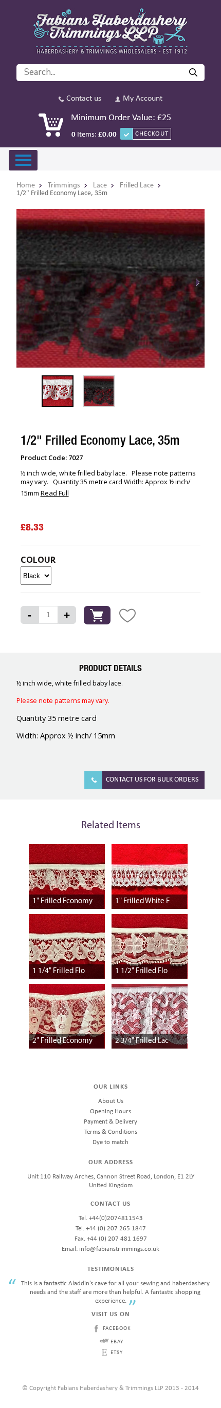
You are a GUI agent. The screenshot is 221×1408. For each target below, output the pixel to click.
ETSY (116, 1353)
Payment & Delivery (110, 1121)
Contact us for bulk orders (152, 780)
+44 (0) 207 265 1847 (116, 1228)
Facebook (117, 1328)
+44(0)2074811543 (116, 1218)
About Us (110, 1101)
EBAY (116, 1342)
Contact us (83, 99)
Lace (100, 185)
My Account (142, 99)
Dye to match (110, 1142)
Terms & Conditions (110, 1132)
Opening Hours (110, 1111)
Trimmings (64, 185)
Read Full (55, 493)
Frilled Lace (137, 185)
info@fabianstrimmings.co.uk (119, 1249)
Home (25, 185)
